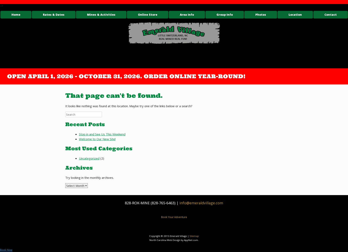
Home (15, 14)
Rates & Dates (53, 14)
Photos (260, 14)
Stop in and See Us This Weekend (102, 134)
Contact (330, 14)
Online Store (147, 14)
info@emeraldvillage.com (201, 203)
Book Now (6, 250)
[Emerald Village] (174, 33)
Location (295, 14)
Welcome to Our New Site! (97, 139)
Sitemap (194, 236)
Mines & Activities (101, 14)
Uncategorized (89, 158)
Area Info (187, 14)
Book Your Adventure (174, 217)
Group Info (224, 14)
